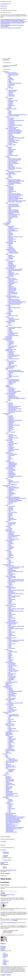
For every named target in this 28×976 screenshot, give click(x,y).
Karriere (5, 962)
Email (2, 890)
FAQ (4, 957)
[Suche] (13, 910)
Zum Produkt (3, 841)
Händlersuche (6, 852)
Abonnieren (15, 920)
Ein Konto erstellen (7, 860)
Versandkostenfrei (4, 3)
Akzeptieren (3, 974)
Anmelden (5, 856)
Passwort (2, 891)
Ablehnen (8, 974)
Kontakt (4, 964)
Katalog (4, 963)
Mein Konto (5, 855)
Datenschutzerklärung (11, 922)
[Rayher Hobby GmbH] (11, 870)
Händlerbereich (4, 6)
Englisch (5, 867)
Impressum (5, 955)
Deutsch (5, 866)
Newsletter (5, 956)
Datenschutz (5, 954)
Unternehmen (6, 853)
